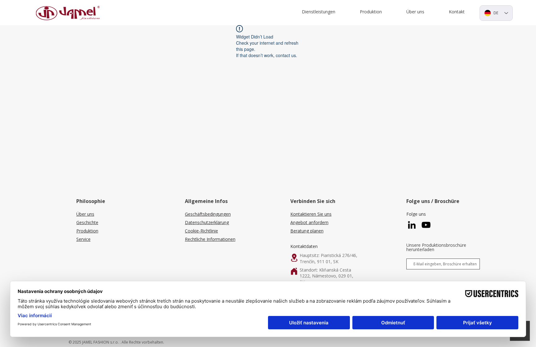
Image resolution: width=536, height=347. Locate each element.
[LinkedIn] (411, 224)
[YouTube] (426, 224)
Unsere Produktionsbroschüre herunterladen (436, 247)
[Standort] (294, 258)
